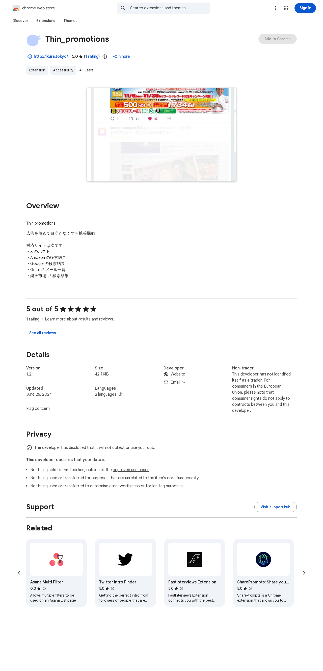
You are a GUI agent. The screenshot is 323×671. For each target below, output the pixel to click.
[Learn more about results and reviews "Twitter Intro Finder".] (112, 588)
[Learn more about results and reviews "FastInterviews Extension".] (181, 588)
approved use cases (131, 469)
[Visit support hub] (275, 507)
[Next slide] (304, 573)
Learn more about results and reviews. (79, 319)
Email (175, 382)
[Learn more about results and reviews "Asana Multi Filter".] (44, 588)
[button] (286, 8)
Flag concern (38, 408)
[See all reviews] (42, 333)
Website (178, 374)
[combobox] (170, 8)
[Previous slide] (19, 573)
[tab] (20, 20)
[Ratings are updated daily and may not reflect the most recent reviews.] (105, 56)
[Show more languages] (120, 394)
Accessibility (63, 70)
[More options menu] (275, 8)
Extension (37, 70)
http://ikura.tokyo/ (51, 56)
